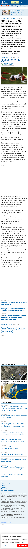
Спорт (8, 18)
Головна (3, 18)
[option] (14, 12)
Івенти (3, 485)
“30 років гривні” (16, 6)
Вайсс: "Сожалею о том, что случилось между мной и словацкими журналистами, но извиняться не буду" (13, 425)
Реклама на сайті (5, 483)
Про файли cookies (6, 545)
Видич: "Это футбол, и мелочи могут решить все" (12, 475)
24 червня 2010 (15, 18)
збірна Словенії (7, 331)
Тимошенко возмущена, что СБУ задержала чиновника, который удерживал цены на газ (13, 317)
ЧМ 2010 (21, 328)
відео (4, 328)
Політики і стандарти (6, 489)
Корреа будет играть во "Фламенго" (12, 454)
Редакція (3, 487)
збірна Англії (12, 328)
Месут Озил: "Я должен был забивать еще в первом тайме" (14, 416)
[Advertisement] (14, 180)
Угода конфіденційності (7, 490)
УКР (22, 2)
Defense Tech (5, 6)
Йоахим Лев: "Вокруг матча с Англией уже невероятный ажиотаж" (12, 448)
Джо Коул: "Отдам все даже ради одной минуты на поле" (14, 303)
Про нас (3, 482)
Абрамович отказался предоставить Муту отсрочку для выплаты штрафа (12, 433)
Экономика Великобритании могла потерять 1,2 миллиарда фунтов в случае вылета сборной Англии (14, 408)
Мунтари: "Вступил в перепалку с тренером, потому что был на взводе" (12, 440)
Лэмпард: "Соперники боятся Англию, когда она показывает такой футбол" (13, 310)
